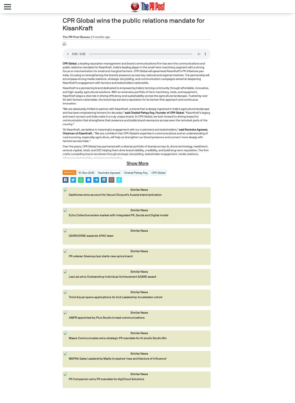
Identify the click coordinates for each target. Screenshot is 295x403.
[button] (9, 6)
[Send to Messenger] (89, 180)
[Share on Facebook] (65, 180)
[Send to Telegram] (96, 180)
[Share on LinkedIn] (104, 180)
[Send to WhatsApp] (81, 180)
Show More (138, 163)
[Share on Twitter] (73, 180)
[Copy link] (119, 180)
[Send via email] (111, 180)
